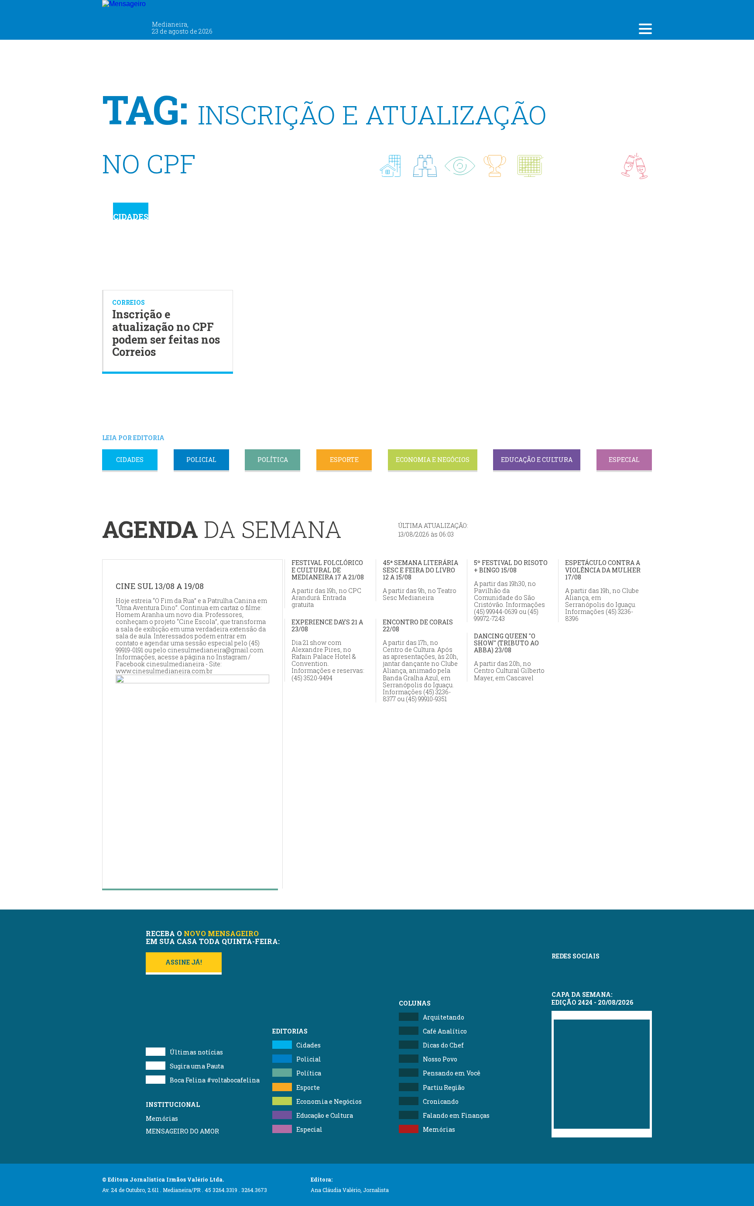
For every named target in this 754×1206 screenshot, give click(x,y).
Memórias (162, 1118)
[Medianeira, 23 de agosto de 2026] (176, 8)
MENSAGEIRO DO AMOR (182, 1131)
